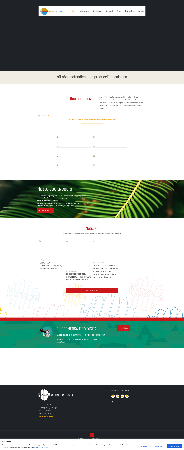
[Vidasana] (51, 11)
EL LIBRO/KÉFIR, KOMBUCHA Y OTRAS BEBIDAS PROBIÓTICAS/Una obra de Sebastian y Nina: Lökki (78, 277)
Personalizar (144, 446)
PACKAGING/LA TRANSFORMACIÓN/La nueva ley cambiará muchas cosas (50, 265)
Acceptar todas (174, 446)
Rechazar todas (158, 446)
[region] (92, 444)
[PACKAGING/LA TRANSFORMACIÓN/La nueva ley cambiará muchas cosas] (51, 248)
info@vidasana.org (46, 416)
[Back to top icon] (92, 435)
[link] (74, 139)
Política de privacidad (41, 447)
